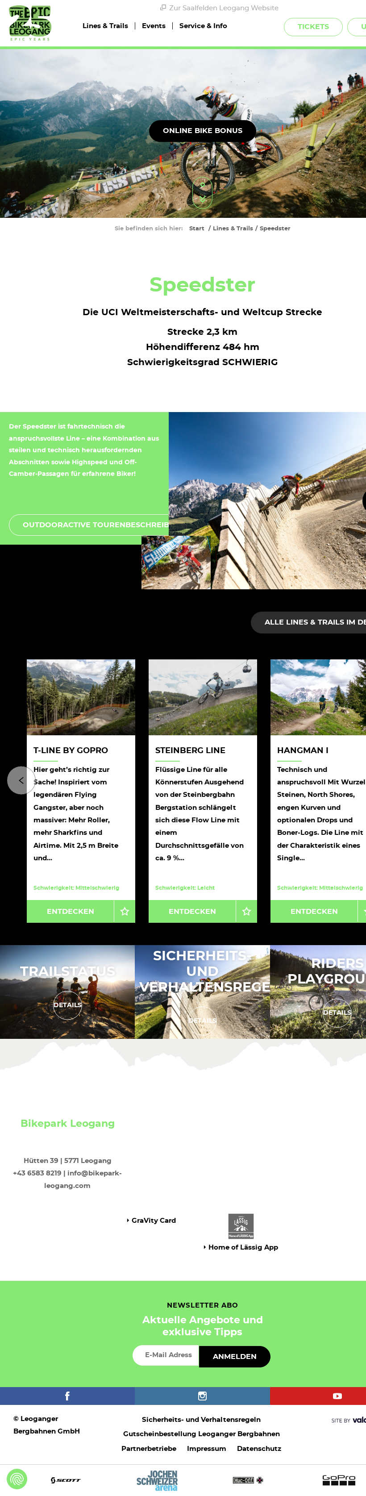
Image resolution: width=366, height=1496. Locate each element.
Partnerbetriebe (148, 1449)
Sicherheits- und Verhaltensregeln (214, 971)
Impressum (206, 1449)
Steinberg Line (190, 751)
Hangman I (303, 751)
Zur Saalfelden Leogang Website (224, 8)
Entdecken (70, 911)
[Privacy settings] (17, 1479)
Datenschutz (259, 1449)
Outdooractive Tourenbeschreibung (104, 525)
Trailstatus (67, 971)
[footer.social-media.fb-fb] (67, 1396)
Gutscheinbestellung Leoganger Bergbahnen (201, 1434)
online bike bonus (202, 130)
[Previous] (21, 780)
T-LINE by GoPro (70, 751)
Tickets (313, 26)
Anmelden (235, 1356)
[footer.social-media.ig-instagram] (202, 1396)
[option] (203, 791)
